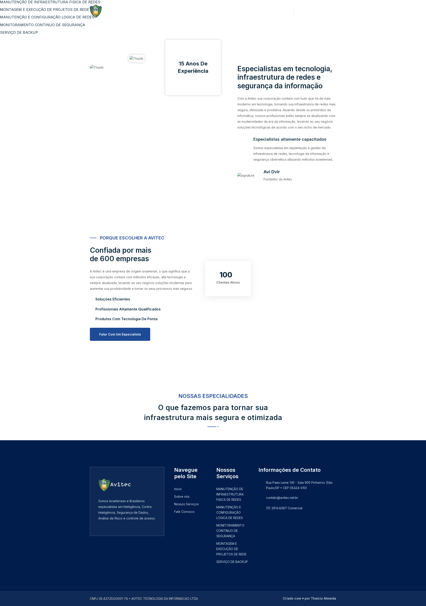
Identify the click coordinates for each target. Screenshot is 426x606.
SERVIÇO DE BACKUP (232, 562)
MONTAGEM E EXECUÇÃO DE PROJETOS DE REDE (231, 549)
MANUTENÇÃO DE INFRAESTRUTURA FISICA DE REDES (230, 494)
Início (137, 11)
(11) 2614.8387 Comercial (284, 508)
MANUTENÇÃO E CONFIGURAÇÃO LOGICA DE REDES (229, 512)
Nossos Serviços (190, 11)
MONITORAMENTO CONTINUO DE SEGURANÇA (230, 530)
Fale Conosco (228, 11)
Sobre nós (159, 11)
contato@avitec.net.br (282, 497)
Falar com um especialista (120, 334)
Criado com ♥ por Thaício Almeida (309, 598)
